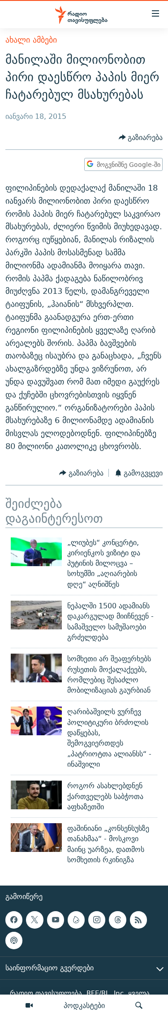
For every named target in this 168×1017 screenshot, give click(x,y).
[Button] (141, 137)
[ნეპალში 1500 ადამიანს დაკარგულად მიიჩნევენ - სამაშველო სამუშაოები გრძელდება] (36, 615)
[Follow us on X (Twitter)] (34, 920)
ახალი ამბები (31, 40)
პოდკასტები (84, 1005)
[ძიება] (138, 1006)
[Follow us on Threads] (117, 920)
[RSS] (138, 920)
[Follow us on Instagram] (96, 920)
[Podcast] (13, 940)
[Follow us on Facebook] (13, 920)
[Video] (29, 1006)
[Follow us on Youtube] (55, 920)
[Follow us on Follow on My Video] (76, 920)
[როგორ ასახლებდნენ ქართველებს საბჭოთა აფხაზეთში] (36, 795)
